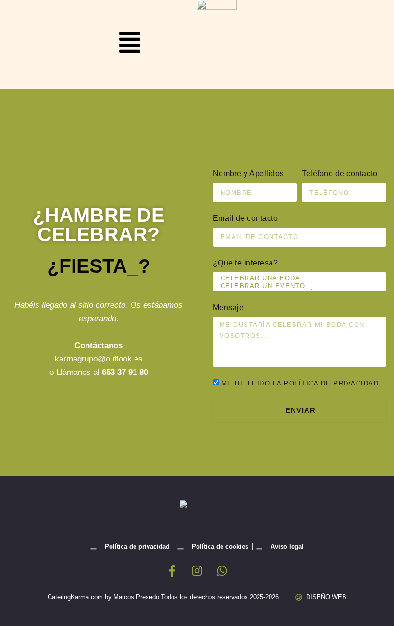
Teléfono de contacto (339, 173)
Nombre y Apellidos (248, 173)
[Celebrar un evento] (298, 286)
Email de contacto (245, 218)
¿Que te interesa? (245, 263)
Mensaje (228, 307)
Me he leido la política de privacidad (300, 383)
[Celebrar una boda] (298, 278)
